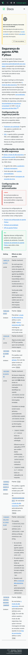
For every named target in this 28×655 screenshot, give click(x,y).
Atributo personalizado (11, 225)
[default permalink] (20, 114)
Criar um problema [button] (19, 41)
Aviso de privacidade (14, 650)
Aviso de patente (10, 651)
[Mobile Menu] (24, 9)
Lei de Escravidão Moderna (18, 651)
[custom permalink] (18, 188)
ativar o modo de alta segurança (14, 154)
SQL (5, 134)
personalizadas (20, 94)
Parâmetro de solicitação (11, 126)
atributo (14, 360)
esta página (22, 34)
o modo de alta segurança (17, 603)
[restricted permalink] (20, 151)
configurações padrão (8, 157)
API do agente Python (11, 228)
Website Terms (20, 650)
